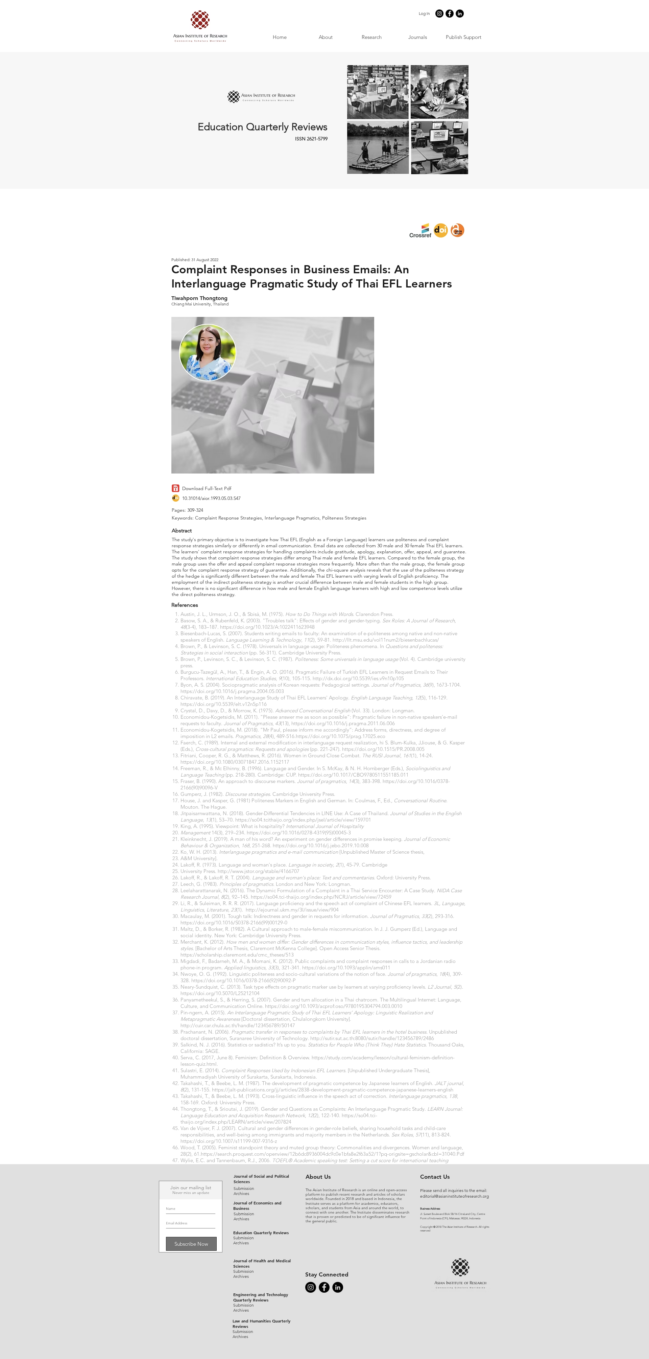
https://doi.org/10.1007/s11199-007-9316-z (229, 1141)
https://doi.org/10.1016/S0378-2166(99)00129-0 (234, 922)
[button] (417, 37)
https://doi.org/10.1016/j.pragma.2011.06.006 (343, 723)
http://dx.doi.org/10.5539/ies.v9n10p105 (358, 678)
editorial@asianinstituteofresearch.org (454, 1196)
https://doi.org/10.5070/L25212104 (220, 993)
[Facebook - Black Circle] (450, 13)
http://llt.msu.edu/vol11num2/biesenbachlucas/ (386, 640)
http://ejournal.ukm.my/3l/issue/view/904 (292, 909)
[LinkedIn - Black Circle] (460, 13)
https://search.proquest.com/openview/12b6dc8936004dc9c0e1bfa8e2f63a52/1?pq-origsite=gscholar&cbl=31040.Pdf (332, 1154)
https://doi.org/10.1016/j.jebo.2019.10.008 (321, 845)
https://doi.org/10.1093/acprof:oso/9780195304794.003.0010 (333, 1006)
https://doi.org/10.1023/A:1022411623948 (267, 627)
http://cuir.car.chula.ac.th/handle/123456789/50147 (238, 1025)
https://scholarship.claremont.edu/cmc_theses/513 (237, 954)
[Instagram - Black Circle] (439, 13)
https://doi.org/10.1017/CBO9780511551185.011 (353, 774)
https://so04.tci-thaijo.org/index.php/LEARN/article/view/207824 (279, 1118)
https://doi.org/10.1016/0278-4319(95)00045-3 (299, 832)
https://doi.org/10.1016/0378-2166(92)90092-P (243, 980)
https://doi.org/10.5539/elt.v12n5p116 (224, 704)
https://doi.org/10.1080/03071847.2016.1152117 (235, 762)
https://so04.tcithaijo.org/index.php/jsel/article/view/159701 (303, 819)
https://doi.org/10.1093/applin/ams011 (346, 967)
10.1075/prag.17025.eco (358, 736)
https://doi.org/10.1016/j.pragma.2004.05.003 (232, 691)
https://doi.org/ (313, 736)
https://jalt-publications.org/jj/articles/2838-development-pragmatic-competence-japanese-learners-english (332, 1089)
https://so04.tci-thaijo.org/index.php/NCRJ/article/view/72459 (321, 897)
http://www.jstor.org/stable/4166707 (258, 871)
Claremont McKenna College (282, 948)
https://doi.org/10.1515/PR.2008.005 (383, 749)
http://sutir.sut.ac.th (332, 1038)
